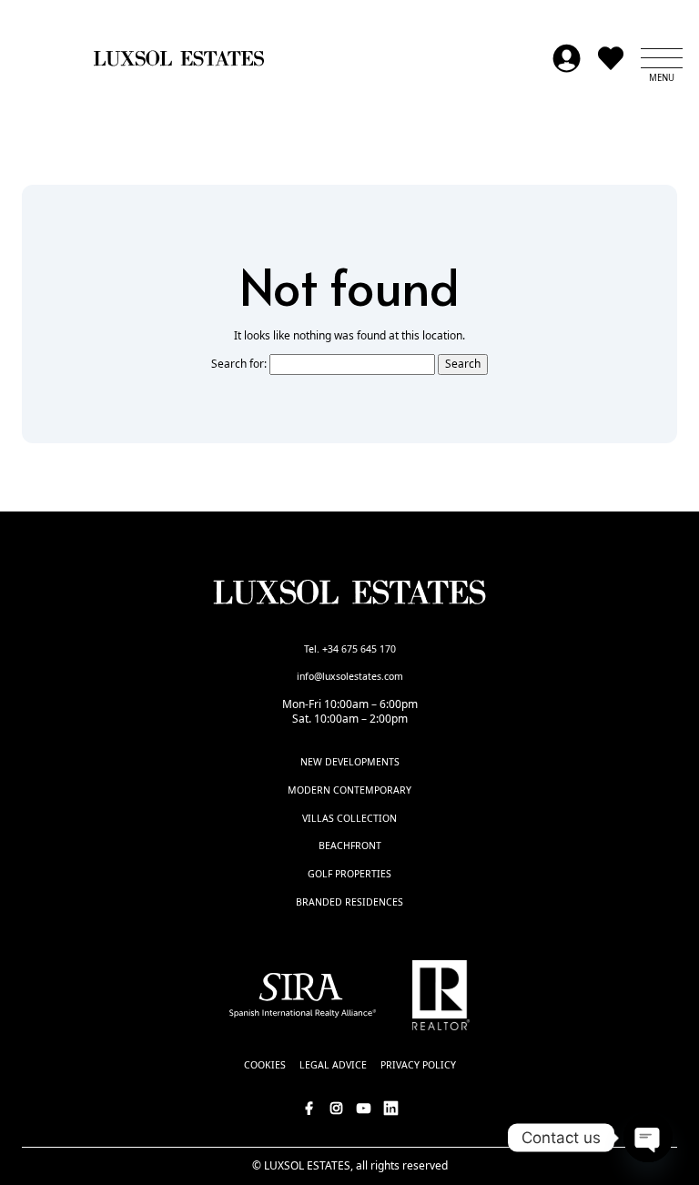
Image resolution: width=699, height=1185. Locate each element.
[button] (662, 58)
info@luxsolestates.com (350, 676)
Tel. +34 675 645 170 (350, 649)
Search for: (239, 364)
